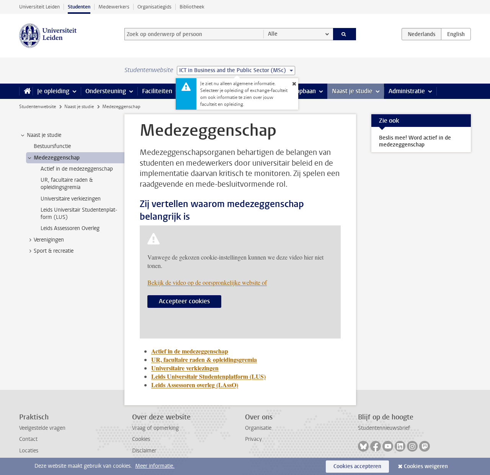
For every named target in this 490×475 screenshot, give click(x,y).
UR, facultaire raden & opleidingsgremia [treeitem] (67, 183)
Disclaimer (144, 450)
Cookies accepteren (357, 466)
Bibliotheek (192, 6)
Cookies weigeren (426, 466)
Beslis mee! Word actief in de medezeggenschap (415, 141)
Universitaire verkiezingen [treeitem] (71, 198)
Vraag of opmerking (155, 428)
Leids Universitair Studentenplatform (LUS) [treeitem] (79, 213)
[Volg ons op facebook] (375, 446)
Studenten (79, 6)
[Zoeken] (344, 34)
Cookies (141, 439)
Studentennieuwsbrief (384, 428)
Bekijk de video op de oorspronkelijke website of (207, 282)
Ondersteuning (105, 91)
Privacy (253, 439)
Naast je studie (352, 91)
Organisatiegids (154, 6)
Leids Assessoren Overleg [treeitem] (70, 228)
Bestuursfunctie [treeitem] (52, 146)
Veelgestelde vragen (42, 428)
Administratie (407, 91)
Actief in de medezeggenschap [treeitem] (77, 169)
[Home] (26, 91)
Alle (273, 34)
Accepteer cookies (184, 301)
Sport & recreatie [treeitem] (54, 251)
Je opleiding (53, 91)
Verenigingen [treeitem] (49, 239)
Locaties (28, 450)
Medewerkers (113, 6)
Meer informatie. (155, 466)
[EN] (456, 34)
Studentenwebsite (37, 107)
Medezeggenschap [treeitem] (57, 157)
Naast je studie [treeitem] (44, 135)
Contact (28, 439)
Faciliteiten (157, 91)
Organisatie (258, 428)
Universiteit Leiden (39, 6)
